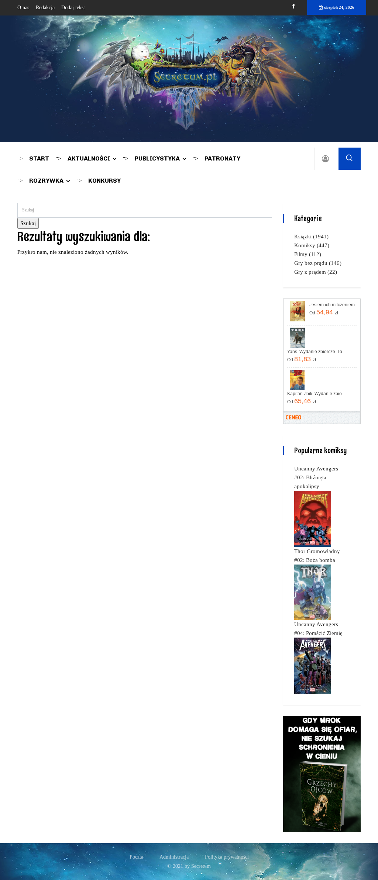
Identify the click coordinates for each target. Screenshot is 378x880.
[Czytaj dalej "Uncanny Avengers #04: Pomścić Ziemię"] (312, 665)
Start (39, 158)
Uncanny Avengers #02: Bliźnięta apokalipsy (316, 477)
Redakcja (45, 7)
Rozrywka (46, 180)
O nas (23, 7)
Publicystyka (157, 158)
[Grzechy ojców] (322, 773)
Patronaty (222, 158)
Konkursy (104, 180)
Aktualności (89, 158)
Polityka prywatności (227, 857)
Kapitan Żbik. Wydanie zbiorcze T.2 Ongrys (317, 393)
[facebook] (293, 6)
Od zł (323, 312)
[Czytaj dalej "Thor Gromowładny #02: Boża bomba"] (312, 592)
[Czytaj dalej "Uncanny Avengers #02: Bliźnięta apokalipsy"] (312, 518)
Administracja (174, 857)
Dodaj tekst (73, 7)
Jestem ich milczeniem (332, 304)
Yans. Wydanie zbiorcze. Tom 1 (317, 351)
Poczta (136, 857)
